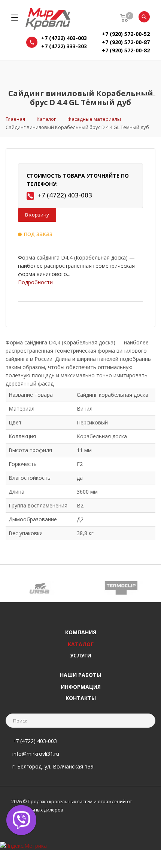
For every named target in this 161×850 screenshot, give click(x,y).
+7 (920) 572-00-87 (126, 42)
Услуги (80, 655)
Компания (80, 632)
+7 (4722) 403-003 (64, 38)
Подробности (35, 282)
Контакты (81, 698)
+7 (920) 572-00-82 (126, 50)
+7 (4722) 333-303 (64, 46)
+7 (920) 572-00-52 (126, 33)
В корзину (37, 214)
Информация (81, 686)
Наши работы (80, 674)
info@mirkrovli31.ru (35, 753)
